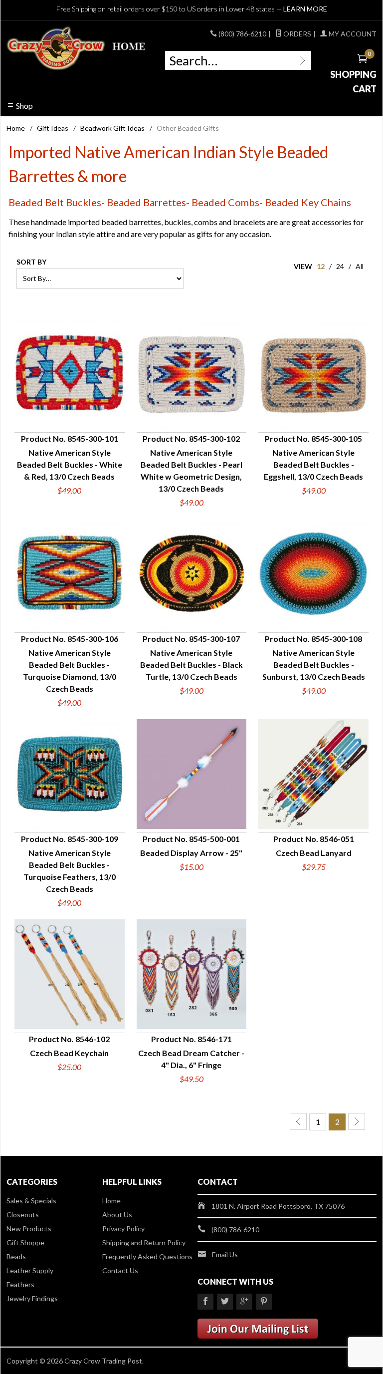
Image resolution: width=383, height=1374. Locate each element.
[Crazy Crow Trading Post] (76, 48)
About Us (117, 1214)
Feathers (20, 1284)
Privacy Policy (123, 1228)
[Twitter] (225, 1302)
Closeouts (22, 1214)
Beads (16, 1256)
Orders (296, 33)
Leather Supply (29, 1270)
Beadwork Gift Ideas (112, 128)
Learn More (305, 8)
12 (321, 266)
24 (340, 266)
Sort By (31, 262)
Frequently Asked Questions (147, 1256)
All (360, 266)
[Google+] (244, 1302)
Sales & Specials (31, 1200)
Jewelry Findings (32, 1298)
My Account (352, 33)
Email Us (225, 1254)
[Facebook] (205, 1302)
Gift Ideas (52, 128)
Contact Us (120, 1270)
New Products (28, 1228)
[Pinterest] (264, 1302)
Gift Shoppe (25, 1242)
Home (15, 128)
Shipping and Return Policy (144, 1242)
